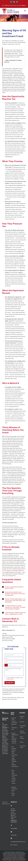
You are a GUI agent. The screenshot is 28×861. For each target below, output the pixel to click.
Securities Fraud (22, 746)
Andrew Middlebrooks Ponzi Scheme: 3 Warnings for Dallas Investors (14, 738)
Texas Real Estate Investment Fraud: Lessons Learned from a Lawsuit (14, 777)
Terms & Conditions (11, 853)
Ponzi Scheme (22, 737)
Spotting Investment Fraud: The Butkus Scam (14, 791)
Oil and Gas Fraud (22, 732)
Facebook (15, 844)
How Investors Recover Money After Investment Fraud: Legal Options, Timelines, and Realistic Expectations (14, 756)
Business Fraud (22, 717)
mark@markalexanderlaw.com (18, 841)
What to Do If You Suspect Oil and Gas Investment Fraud (14, 570)
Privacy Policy (9, 679)
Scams (21, 742)
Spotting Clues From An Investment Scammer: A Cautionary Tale (14, 723)
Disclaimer (17, 677)
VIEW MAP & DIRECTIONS (14, 821)
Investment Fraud (22, 726)
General (22, 721)
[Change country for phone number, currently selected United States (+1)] (6, 665)
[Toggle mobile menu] (25, 10)
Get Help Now (10, 682)
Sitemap (24, 853)
